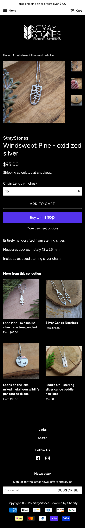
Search (42, 438)
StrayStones (41, 503)
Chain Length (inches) (20, 183)
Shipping (9, 172)
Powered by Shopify (64, 503)
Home (6, 55)
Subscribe (68, 490)
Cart (79, 10)
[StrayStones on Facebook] (37, 459)
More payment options (42, 228)
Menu (12, 10)
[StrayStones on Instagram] (47, 459)
